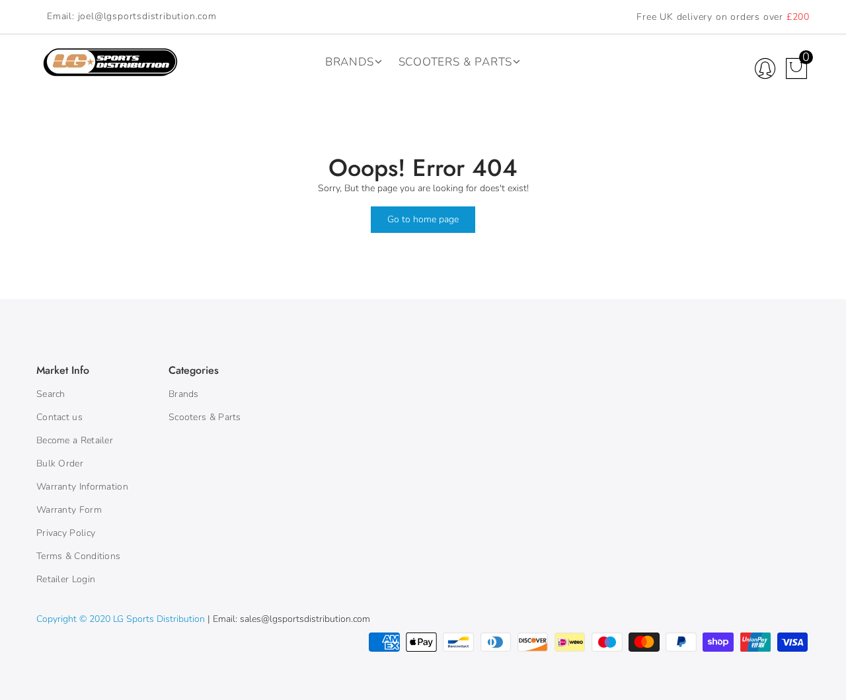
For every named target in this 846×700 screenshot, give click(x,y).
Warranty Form (69, 509)
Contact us (59, 417)
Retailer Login (65, 579)
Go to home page (423, 219)
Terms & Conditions (78, 556)
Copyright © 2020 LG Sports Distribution (122, 619)
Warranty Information (82, 486)
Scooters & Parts (456, 61)
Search (50, 394)
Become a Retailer (74, 440)
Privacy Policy (65, 533)
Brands (349, 61)
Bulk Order (59, 463)
